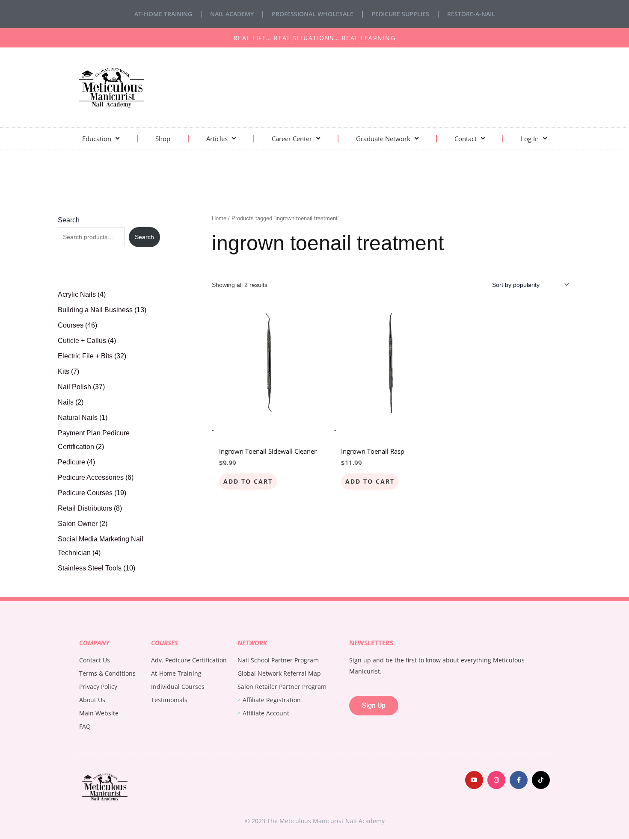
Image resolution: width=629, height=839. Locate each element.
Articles (217, 138)
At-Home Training (163, 14)
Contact (465, 138)
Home (219, 218)
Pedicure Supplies (400, 14)
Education (96, 138)
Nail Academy (232, 14)
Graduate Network (383, 138)
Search (69, 220)
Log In (530, 138)
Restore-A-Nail (471, 14)
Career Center (292, 138)
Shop (162, 138)
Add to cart (248, 481)
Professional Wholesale (312, 14)
